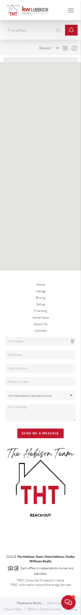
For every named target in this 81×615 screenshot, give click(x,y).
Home (40, 284)
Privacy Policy (13, 609)
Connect (40, 330)
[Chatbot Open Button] (68, 602)
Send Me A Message (40, 433)
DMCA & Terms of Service (44, 609)
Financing (40, 311)
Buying (40, 298)
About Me (40, 324)
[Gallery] (65, 48)
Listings (41, 291)
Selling (40, 304)
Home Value (40, 317)
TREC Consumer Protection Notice (40, 580)
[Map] (74, 48)
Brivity (37, 603)
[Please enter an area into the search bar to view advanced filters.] (58, 30)
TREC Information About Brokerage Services (40, 585)
